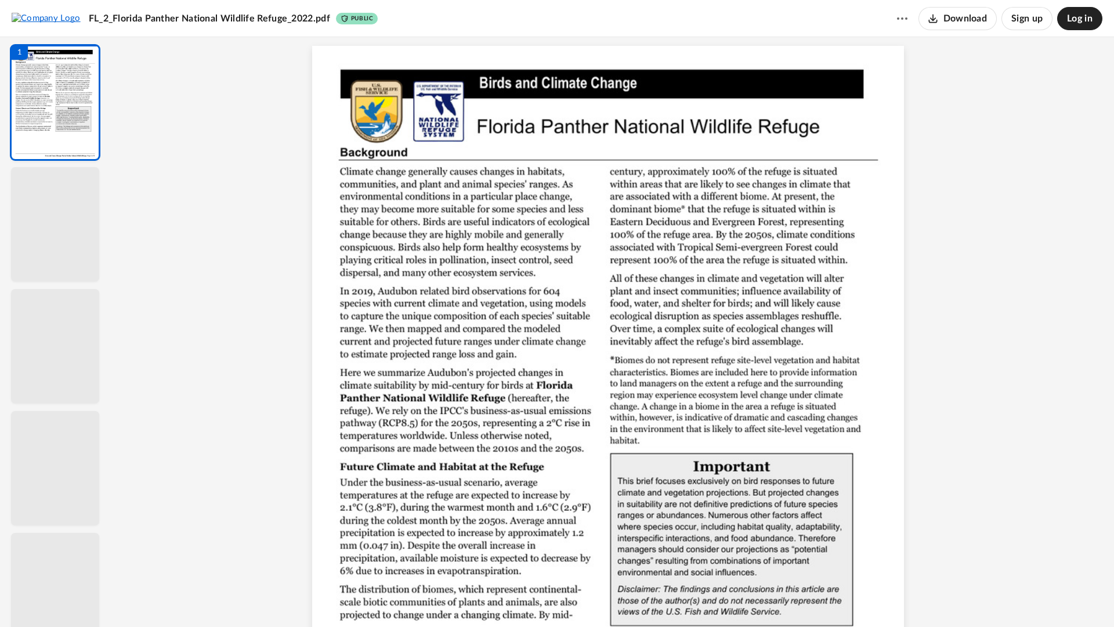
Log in (1080, 18)
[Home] (46, 18)
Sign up (1027, 18)
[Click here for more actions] (902, 18)
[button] (55, 102)
